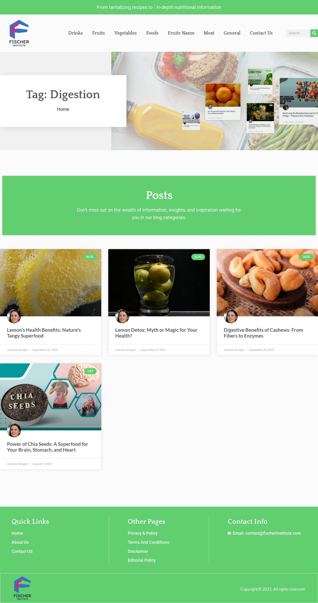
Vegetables (125, 33)
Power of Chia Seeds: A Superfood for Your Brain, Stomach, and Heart (47, 447)
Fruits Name (181, 33)
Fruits (98, 33)
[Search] (314, 33)
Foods (152, 33)
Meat (209, 33)
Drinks (75, 33)
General (232, 33)
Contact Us (261, 33)
